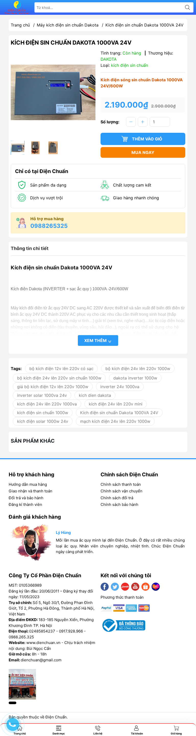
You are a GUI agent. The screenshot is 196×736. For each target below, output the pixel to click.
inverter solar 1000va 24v (42, 395)
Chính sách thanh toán (121, 484)
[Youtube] (135, 587)
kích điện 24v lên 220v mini (115, 403)
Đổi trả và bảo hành (26, 497)
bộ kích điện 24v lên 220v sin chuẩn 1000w (59, 377)
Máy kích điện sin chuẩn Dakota (68, 25)
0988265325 (49, 225)
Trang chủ (20, 25)
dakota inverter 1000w (135, 377)
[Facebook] (105, 587)
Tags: (16, 368)
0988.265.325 (21, 637)
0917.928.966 (71, 631)
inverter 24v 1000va (119, 386)
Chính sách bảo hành (119, 504)
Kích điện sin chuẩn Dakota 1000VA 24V (119, 412)
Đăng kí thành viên (25, 504)
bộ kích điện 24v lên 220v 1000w (137, 368)
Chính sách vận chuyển (121, 491)
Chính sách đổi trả (117, 497)
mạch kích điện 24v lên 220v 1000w (115, 421)
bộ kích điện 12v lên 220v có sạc (61, 368)
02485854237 (42, 631)
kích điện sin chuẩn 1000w (42, 412)
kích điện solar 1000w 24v (42, 421)
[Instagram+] (125, 587)
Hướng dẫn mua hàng (28, 484)
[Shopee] (145, 587)
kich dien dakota (95, 395)
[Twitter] (115, 587)
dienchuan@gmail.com (41, 660)
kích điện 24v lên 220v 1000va (47, 403)
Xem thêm (96, 340)
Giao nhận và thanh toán (30, 491)
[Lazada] (156, 587)
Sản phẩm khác (33, 441)
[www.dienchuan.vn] (17, 7)
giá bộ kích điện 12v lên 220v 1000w (52, 386)
